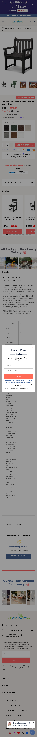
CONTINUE (18, 376)
